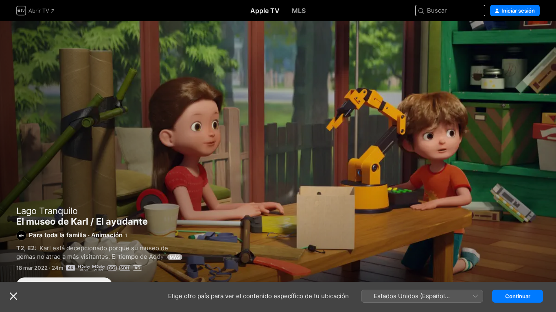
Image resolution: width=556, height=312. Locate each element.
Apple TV (265, 10)
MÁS (175, 257)
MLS (299, 10)
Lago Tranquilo (47, 211)
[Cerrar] (13, 296)
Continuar (517, 296)
